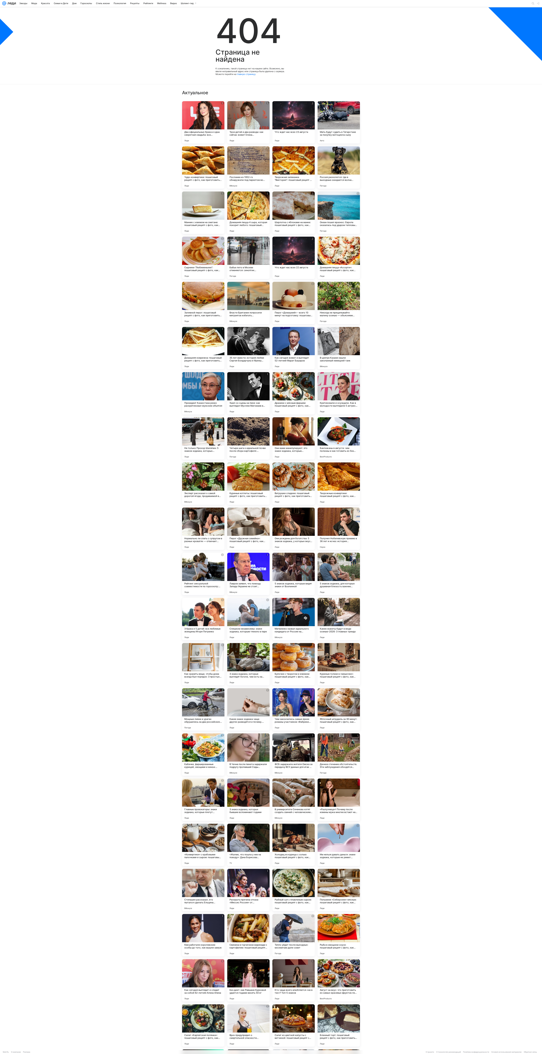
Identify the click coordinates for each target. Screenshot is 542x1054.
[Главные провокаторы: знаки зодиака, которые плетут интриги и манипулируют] (203, 800)
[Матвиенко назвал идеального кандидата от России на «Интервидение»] (293, 619)
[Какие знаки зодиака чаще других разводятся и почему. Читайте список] (248, 709)
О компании (16, 1052)
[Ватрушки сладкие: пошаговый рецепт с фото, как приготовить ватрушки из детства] (293, 483)
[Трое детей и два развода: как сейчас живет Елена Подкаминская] (248, 122)
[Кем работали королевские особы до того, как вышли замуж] (203, 935)
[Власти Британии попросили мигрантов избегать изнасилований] (248, 303)
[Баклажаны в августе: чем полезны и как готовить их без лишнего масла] (339, 438)
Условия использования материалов (506, 1052)
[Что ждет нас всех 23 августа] (293, 122)
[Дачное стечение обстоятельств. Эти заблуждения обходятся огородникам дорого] (339, 754)
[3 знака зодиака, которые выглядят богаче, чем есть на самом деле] (248, 664)
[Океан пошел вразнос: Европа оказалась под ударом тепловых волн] (339, 212)
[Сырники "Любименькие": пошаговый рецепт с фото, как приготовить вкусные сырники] (203, 258)
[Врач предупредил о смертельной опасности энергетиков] (248, 1025)
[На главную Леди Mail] (11, 3)
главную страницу (246, 74)
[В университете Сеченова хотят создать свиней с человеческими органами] (293, 800)
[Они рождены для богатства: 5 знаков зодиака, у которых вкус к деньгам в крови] (293, 529)
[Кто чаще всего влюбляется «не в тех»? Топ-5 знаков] (293, 980)
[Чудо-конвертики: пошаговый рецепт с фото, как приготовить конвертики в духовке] (203, 167)
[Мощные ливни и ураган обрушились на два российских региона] (203, 709)
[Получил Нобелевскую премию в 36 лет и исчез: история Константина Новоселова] (339, 529)
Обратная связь (530, 1052)
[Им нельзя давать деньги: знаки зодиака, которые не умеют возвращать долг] (339, 845)
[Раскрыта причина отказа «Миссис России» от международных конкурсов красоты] (248, 890)
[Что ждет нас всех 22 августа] (293, 258)
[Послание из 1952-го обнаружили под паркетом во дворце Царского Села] (248, 167)
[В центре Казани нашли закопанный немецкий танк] (339, 348)
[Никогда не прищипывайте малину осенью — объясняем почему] (339, 303)
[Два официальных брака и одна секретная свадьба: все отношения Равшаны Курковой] (203, 122)
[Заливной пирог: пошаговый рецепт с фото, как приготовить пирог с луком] (203, 303)
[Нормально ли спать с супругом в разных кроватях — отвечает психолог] (203, 529)
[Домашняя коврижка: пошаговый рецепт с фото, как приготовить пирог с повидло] (203, 348)
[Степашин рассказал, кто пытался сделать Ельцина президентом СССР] (203, 890)
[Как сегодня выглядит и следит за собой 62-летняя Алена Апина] (203, 980)
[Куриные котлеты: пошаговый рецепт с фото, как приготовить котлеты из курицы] (248, 483)
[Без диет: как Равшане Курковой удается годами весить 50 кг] (248, 980)
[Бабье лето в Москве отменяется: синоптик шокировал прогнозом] (248, 258)
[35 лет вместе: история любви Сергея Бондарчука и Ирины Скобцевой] (248, 348)
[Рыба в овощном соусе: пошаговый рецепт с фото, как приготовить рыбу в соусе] (339, 935)
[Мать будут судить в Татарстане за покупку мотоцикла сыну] (339, 122)
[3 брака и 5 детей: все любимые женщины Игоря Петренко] (203, 619)
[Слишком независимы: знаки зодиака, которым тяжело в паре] (248, 619)
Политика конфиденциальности (476, 1052)
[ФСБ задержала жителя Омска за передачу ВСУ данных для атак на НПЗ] (293, 754)
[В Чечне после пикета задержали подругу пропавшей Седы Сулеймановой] (248, 754)
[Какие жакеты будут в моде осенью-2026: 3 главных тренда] (339, 619)
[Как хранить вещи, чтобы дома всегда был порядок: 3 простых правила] (203, 664)
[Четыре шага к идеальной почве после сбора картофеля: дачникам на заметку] (248, 438)
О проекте (430, 1052)
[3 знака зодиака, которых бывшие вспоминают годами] (248, 800)
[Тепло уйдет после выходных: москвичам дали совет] (293, 935)
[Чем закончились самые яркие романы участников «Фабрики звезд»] (293, 709)
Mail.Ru (6, 1052)
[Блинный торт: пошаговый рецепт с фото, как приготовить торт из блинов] (339, 1025)
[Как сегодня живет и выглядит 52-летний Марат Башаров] (293, 348)
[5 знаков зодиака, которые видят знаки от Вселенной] (293, 574)
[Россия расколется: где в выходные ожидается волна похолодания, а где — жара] (339, 167)
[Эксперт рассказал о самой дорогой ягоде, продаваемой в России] (203, 483)
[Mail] (4, 3)
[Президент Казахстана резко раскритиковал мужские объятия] (203, 393)
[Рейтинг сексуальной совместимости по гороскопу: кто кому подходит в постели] (203, 574)
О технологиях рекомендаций (448, 1052)
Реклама (26, 1052)
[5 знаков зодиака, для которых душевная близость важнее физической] (339, 574)
